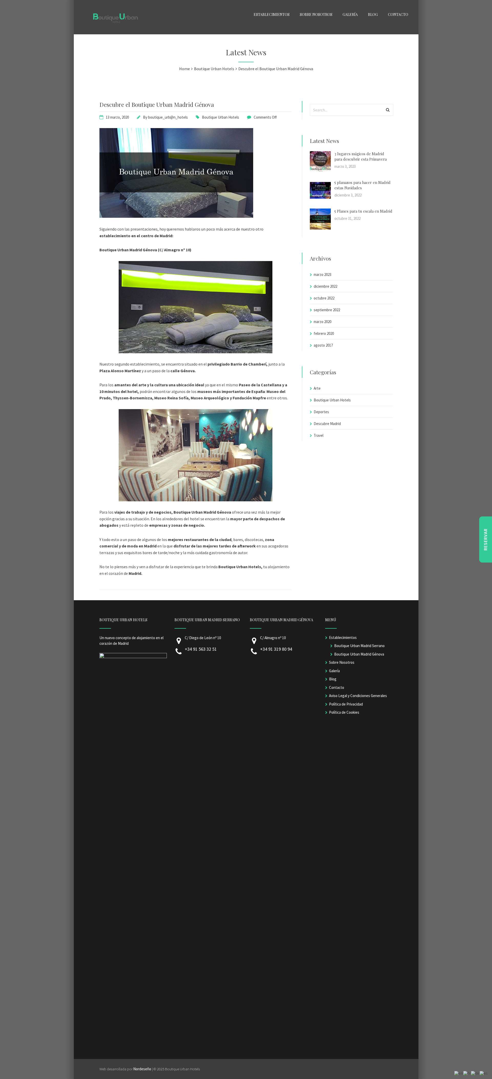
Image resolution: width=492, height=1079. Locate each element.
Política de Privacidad (346, 704)
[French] (467, 1072)
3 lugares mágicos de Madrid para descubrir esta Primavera (360, 156)
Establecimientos (343, 637)
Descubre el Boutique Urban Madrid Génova (156, 104)
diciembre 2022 (325, 286)
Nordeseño (142, 1068)
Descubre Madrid (327, 423)
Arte (317, 388)
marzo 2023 (322, 274)
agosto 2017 (323, 345)
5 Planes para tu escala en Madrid (363, 211)
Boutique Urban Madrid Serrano (359, 645)
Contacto (336, 687)
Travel (318, 435)
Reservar (485, 539)
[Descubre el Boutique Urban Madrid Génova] (176, 216)
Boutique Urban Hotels (220, 117)
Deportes (321, 411)
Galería (334, 670)
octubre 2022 (324, 298)
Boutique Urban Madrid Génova (359, 654)
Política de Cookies (344, 712)
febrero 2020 (324, 333)
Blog (332, 679)
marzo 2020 (322, 321)
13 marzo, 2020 (117, 117)
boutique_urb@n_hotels (168, 117)
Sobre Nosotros (341, 662)
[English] (458, 1072)
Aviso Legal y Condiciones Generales (358, 695)
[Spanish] (484, 1072)
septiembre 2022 (327, 309)
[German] (475, 1072)
